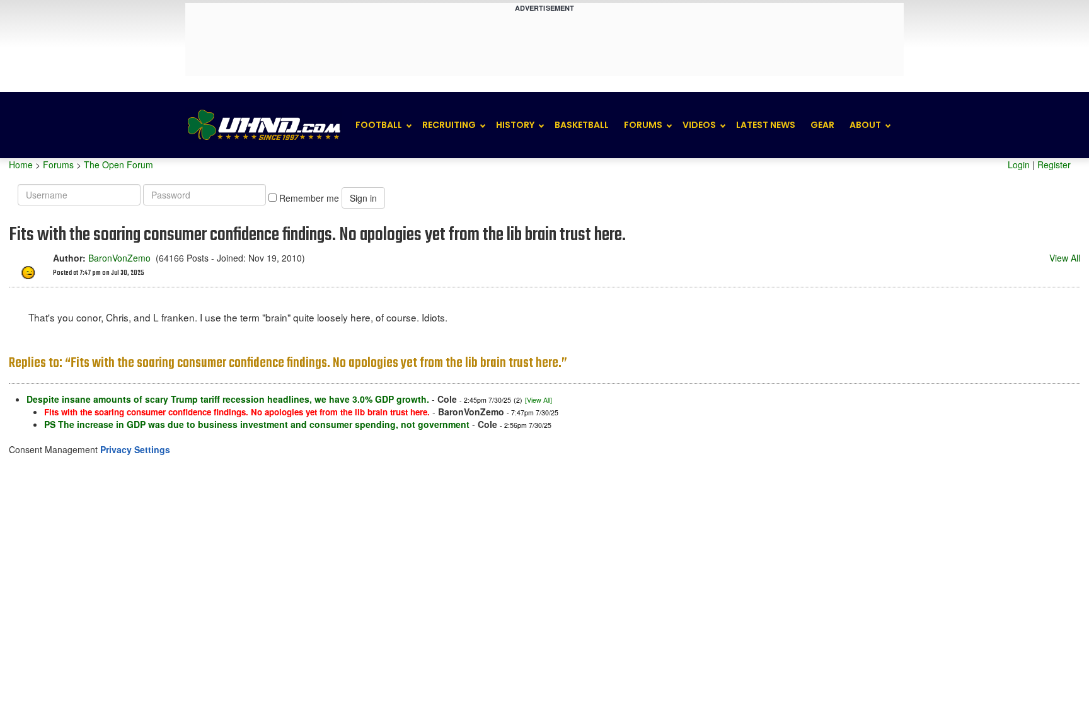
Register (1054, 164)
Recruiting (449, 124)
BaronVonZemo (119, 257)
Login (1019, 164)
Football (378, 124)
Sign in (363, 198)
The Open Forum (118, 164)
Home (21, 164)
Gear (822, 124)
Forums (643, 124)
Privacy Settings (135, 449)
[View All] (538, 400)
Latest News (765, 124)
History (515, 124)
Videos (699, 124)
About (865, 124)
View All (1064, 257)
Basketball (582, 124)
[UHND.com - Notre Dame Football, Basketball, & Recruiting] (263, 125)
